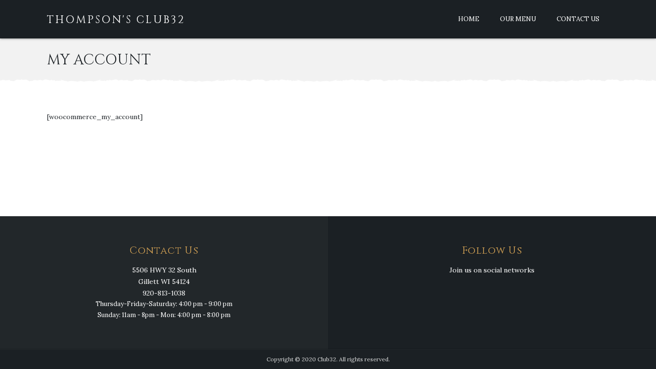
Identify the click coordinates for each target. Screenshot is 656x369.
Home (468, 19)
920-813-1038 (164, 293)
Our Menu (518, 19)
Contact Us (578, 19)
